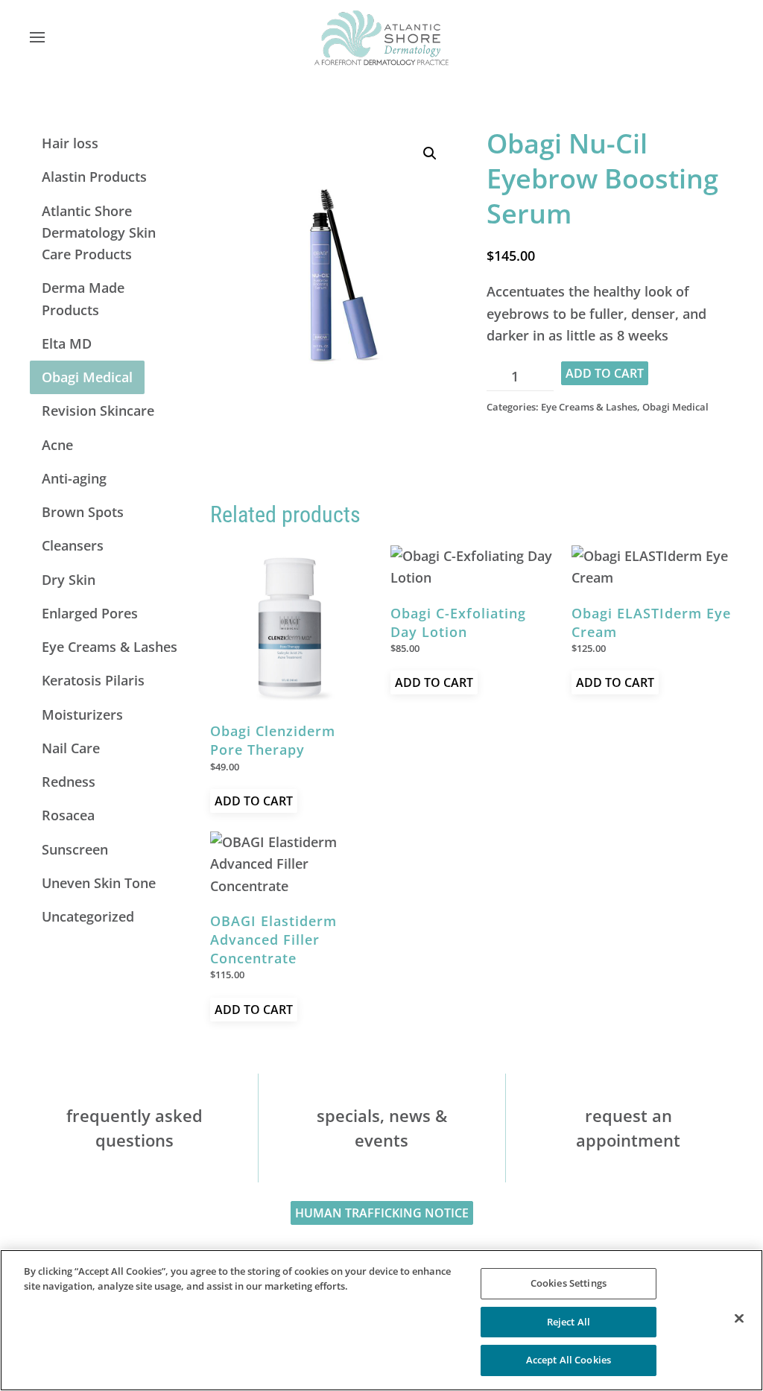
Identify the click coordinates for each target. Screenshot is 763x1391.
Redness (68, 781)
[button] (37, 37)
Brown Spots (83, 512)
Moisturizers (82, 714)
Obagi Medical (675, 407)
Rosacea (68, 815)
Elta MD (67, 343)
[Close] (739, 1318)
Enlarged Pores (90, 613)
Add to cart (605, 373)
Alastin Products (94, 177)
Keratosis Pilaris (93, 680)
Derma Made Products (83, 298)
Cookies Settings (569, 1283)
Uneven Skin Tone (99, 883)
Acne (57, 445)
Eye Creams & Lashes (589, 407)
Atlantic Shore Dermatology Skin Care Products (99, 233)
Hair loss (70, 143)
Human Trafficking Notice (382, 1213)
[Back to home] (381, 37)
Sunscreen (75, 849)
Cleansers (73, 545)
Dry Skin (68, 580)
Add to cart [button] (254, 801)
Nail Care (71, 748)
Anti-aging (74, 478)
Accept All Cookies (568, 1359)
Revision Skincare (98, 410)
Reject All (568, 1321)
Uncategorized (88, 916)
